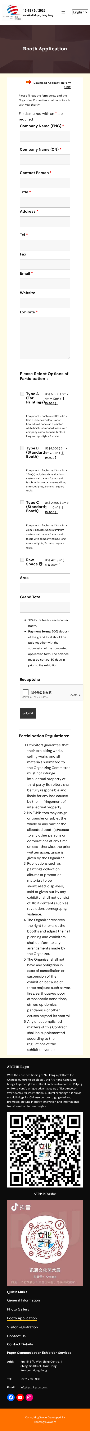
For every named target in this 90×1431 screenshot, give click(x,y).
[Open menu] (63, 12)
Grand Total (30, 597)
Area (24, 577)
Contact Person (35, 172)
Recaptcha (30, 679)
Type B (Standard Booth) (35, 452)
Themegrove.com (45, 1422)
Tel (24, 234)
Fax (23, 254)
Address (29, 211)
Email (26, 273)
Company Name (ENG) (42, 125)
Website (27, 292)
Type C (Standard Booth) (35, 506)
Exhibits (29, 312)
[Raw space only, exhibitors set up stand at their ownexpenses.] (40, 563)
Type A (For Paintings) (35, 398)
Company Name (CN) (40, 149)
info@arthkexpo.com (34, 1387)
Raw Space (35, 562)
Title (25, 192)
